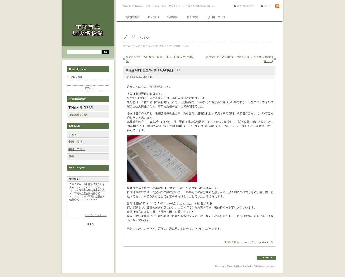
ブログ (267, 6)
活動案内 (173, 17)
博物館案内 (133, 17)
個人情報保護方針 (246, 6)
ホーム (126, 46)
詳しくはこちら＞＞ (96, 215)
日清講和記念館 (78, 115)
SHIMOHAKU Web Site (88, 30)
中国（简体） (76, 141)
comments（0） (247, 242)
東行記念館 (230, 242)
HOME (88, 88)
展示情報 (153, 17)
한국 (71, 156)
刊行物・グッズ (216, 17)
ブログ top (76, 76)
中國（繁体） (76, 149)
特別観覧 (192, 17)
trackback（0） (266, 242)
